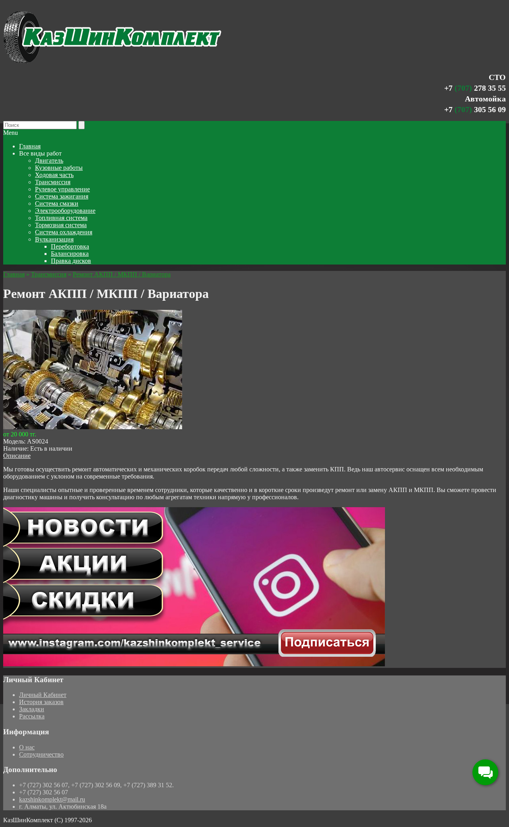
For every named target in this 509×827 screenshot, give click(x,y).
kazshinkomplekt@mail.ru (52, 799)
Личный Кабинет (42, 694)
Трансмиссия (48, 274)
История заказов (41, 702)
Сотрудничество (41, 754)
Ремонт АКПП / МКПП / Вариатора (122, 274)
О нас (27, 747)
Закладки (31, 709)
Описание (17, 455)
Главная (14, 274)
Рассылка (32, 716)
